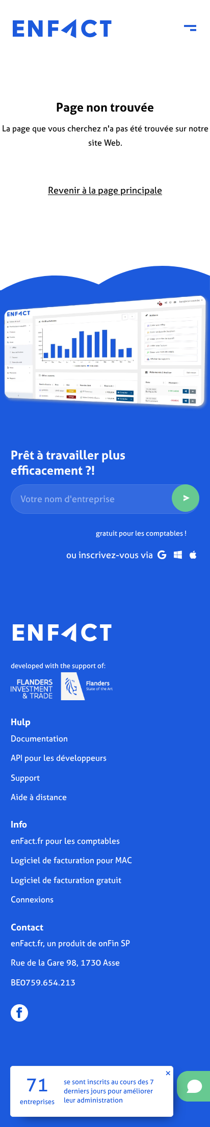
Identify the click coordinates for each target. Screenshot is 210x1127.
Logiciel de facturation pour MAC (71, 860)
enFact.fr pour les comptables (65, 840)
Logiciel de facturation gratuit (66, 880)
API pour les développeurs (59, 757)
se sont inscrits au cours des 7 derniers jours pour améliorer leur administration (109, 1091)
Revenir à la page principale (105, 190)
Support (25, 777)
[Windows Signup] (178, 554)
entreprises (37, 1101)
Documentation (39, 738)
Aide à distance (39, 797)
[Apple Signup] (193, 554)
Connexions (32, 899)
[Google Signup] (162, 554)
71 (37, 1085)
